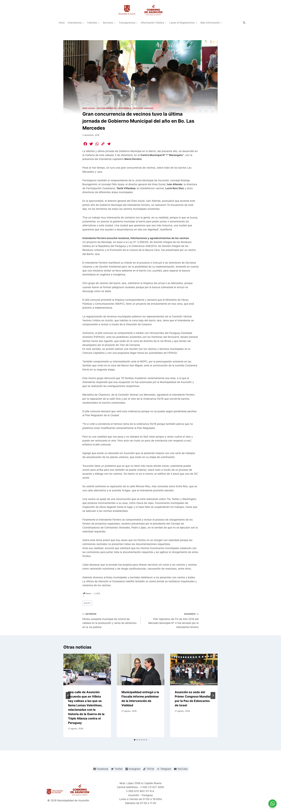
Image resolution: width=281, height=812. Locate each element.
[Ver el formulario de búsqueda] (244, 22)
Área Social (88, 108)
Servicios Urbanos (143, 108)
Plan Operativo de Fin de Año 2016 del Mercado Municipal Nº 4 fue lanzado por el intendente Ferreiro (173, 620)
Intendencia (125, 108)
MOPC (87, 603)
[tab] (134, 740)
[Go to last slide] (68, 695)
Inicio (62, 22)
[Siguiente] (213, 695)
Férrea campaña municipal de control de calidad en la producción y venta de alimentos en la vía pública (109, 620)
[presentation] (87, 669)
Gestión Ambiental (107, 108)
